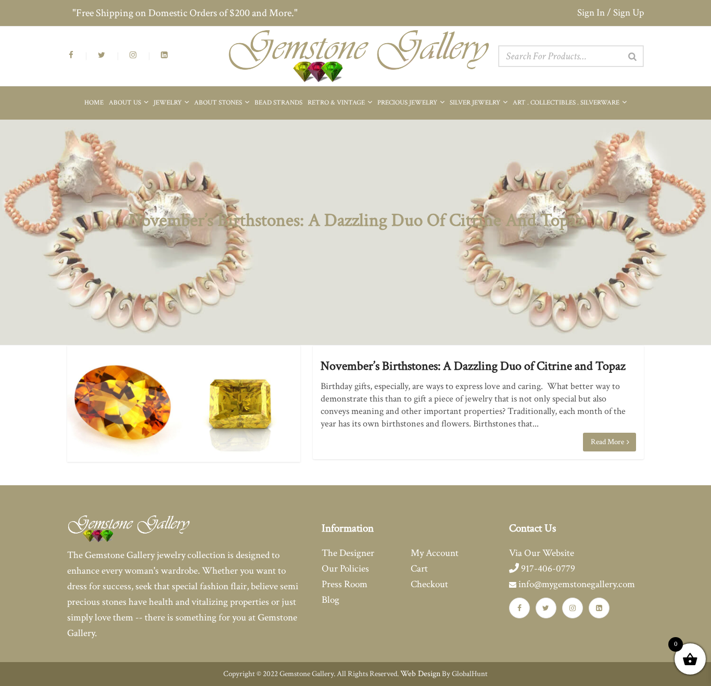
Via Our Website (541, 553)
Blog (330, 599)
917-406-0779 (547, 568)
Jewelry (168, 102)
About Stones (219, 102)
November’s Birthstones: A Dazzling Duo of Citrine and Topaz (473, 366)
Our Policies (345, 568)
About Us (126, 102)
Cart (419, 568)
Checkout (429, 584)
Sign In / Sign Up (610, 12)
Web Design (420, 673)
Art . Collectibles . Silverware (567, 102)
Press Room (344, 584)
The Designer (348, 553)
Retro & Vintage (337, 102)
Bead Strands (278, 102)
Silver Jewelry (476, 102)
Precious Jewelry (408, 102)
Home (94, 102)
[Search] (632, 56)
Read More (608, 442)
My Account (435, 553)
